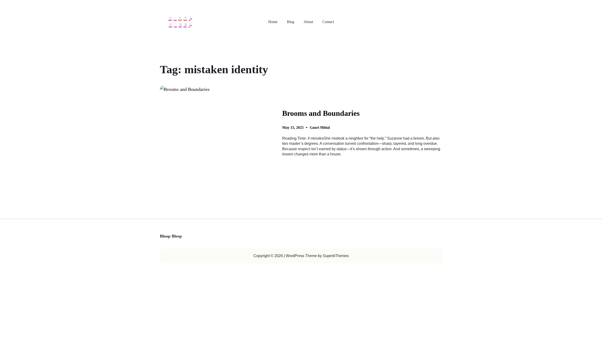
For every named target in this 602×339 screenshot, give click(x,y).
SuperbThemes (336, 256)
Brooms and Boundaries (321, 113)
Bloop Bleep (171, 236)
